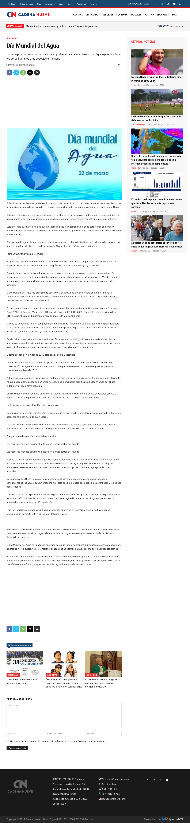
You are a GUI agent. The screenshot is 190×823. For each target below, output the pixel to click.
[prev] (122, 26)
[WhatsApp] (23, 72)
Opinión (134, 211)
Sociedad (12, 38)
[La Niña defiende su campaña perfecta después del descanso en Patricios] (157, 102)
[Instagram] (162, 4)
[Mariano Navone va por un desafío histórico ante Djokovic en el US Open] (157, 62)
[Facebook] (155, 4)
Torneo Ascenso (138, 125)
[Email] (30, 72)
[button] (180, 4)
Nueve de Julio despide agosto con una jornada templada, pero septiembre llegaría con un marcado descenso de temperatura (156, 160)
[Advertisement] (64, 101)
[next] (127, 26)
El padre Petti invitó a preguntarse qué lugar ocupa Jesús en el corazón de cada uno (102, 683)
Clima (133, 168)
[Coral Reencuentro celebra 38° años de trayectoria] (25, 664)
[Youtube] (174, 4)
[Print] (37, 72)
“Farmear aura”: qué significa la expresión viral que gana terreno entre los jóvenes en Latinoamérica (64, 683)
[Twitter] (168, 4)
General (134, 251)
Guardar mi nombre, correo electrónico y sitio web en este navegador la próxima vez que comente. (58, 741)
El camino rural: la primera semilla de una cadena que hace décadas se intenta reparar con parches (156, 203)
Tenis (133, 85)
